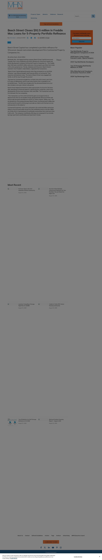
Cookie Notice (13, 558)
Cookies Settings (78, 556)
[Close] (99, 556)
